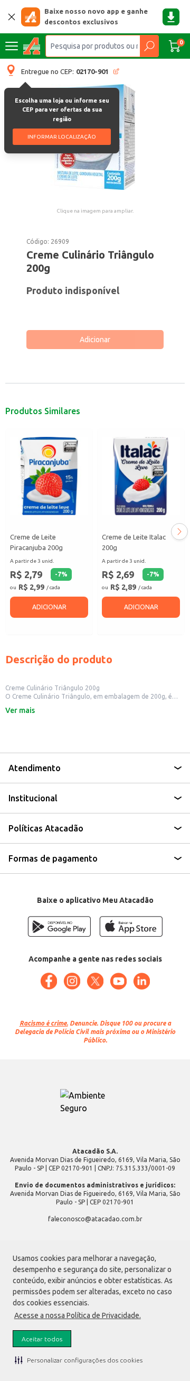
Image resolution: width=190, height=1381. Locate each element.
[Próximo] (179, 531)
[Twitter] (95, 981)
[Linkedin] (141, 981)
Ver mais (20, 710)
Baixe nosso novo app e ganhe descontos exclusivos (96, 16)
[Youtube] (118, 981)
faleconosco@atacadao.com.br (95, 1218)
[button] (79, 1359)
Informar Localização (61, 137)
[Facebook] (48, 981)
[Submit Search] (149, 46)
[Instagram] (71, 981)
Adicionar (95, 339)
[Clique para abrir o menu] (11, 46)
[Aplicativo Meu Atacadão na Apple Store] (131, 926)
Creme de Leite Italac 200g (134, 542)
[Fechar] (11, 17)
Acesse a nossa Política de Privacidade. (77, 1315)
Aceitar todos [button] (42, 1339)
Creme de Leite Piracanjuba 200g (36, 542)
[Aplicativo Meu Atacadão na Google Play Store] (59, 926)
